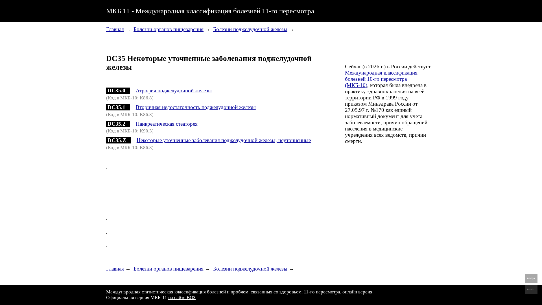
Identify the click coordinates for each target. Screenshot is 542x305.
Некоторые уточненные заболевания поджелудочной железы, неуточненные (224, 140)
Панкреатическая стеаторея (167, 124)
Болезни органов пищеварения (169, 29)
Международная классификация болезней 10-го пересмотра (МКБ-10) (381, 79)
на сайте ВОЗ (182, 297)
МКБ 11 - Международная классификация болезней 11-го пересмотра (210, 11)
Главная (115, 29)
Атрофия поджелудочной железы (174, 90)
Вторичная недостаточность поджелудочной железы (196, 107)
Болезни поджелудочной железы (250, 29)
